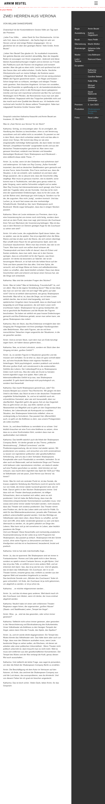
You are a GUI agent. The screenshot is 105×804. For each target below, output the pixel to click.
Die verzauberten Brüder (8, 644)
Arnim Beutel (15, 3)
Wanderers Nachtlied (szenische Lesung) (97, 644)
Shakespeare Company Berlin (94, 111)
